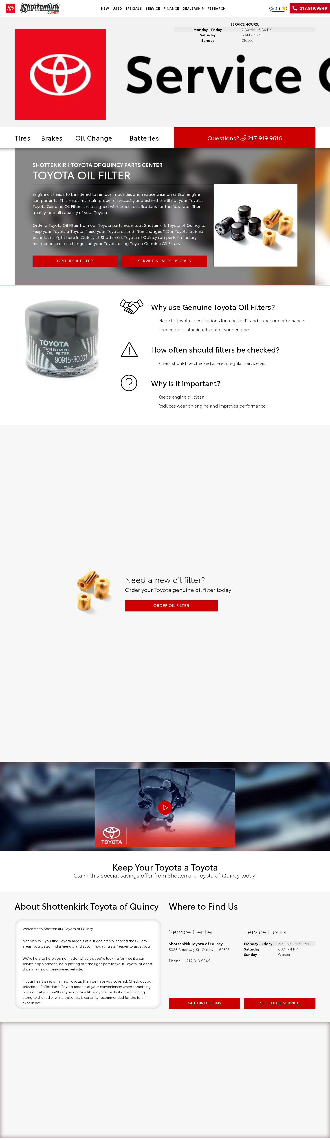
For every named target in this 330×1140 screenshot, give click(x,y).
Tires (23, 137)
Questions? (244, 138)
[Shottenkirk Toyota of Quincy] (40, 8)
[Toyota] (10, 8)
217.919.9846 (198, 960)
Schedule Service (279, 1002)
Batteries (144, 137)
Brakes (52, 137)
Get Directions (204, 1002)
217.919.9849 (312, 8)
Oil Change (93, 137)
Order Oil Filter (171, 605)
